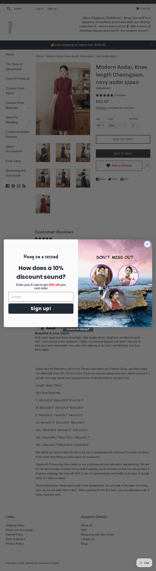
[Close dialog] (147, 244)
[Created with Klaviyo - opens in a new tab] (78, 329)
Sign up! (41, 308)
